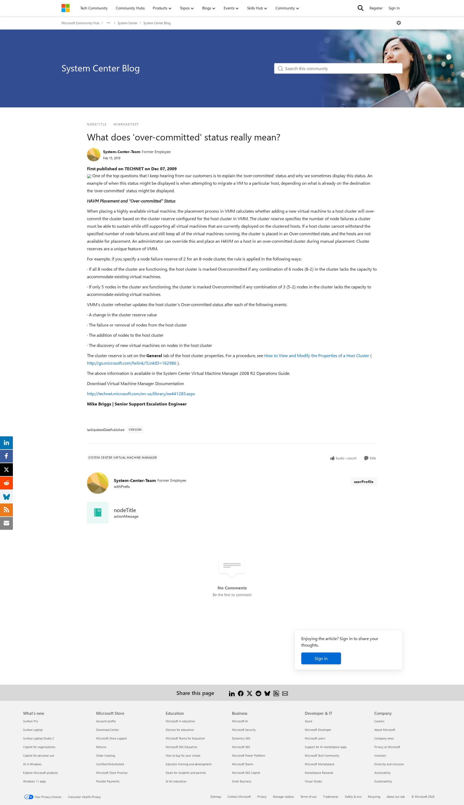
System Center (127, 23)
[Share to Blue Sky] (267, 692)
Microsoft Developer (318, 730)
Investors (380, 755)
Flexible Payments (107, 781)
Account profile (106, 721)
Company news (384, 738)
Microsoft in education (180, 721)
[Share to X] (249, 692)
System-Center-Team (121, 151)
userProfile (364, 481)
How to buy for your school (183, 755)
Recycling (374, 797)
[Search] (360, 8)
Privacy (261, 797)
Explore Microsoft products (40, 773)
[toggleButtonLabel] (399, 23)
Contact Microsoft (239, 797)
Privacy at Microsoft (387, 747)
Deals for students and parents (186, 773)
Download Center (107, 730)
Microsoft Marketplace (319, 764)
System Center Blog (157, 23)
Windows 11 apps (34, 781)
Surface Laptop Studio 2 (38, 738)
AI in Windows (32, 764)
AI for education (176, 781)
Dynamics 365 (241, 738)
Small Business (241, 781)
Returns (101, 747)
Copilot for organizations (39, 747)
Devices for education (180, 730)
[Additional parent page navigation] (108, 23)
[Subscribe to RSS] (276, 692)
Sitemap (215, 797)
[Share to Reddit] (258, 692)
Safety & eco (353, 797)
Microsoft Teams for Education (185, 738)
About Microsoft (384, 730)
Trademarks (330, 797)
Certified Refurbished (110, 764)
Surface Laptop (32, 730)
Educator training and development (189, 764)
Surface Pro (30, 721)
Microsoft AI (240, 721)
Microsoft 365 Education (181, 747)
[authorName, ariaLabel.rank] (93, 154)
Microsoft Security (244, 730)
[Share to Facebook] (241, 692)
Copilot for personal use (38, 755)
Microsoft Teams (242, 764)
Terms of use (308, 797)
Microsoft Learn (315, 738)
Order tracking (105, 755)
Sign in (321, 658)
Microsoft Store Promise (112, 773)
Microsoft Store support (111, 738)
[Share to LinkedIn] (232, 692)
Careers (379, 721)
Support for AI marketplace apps (326, 747)
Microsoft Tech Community (322, 755)
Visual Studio (313, 781)
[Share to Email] (285, 692)
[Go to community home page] (65, 8)
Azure (308, 721)
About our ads (396, 797)
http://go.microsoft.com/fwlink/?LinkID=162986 (132, 363)
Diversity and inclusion (389, 764)
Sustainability (383, 781)
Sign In (394, 7)
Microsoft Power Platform (248, 755)
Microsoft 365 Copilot (246, 773)
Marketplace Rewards (319, 773)
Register (376, 7)
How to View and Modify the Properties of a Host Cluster (317, 355)
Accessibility (382, 773)
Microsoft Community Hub (80, 23)
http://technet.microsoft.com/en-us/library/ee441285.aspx (141, 393)
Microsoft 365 (241, 747)
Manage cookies (283, 797)
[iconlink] (97, 512)
